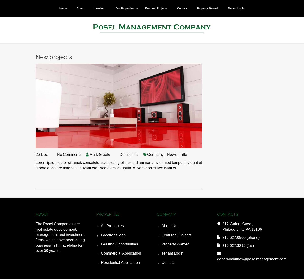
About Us (169, 226)
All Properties (112, 226)
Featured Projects (156, 8)
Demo (124, 154)
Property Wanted (207, 8)
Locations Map (113, 235)
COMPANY (166, 214)
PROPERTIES (108, 214)
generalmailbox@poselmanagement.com (251, 259)
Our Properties (125, 8)
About (81, 8)
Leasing (99, 8)
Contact (182, 8)
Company (155, 154)
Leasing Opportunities (119, 244)
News (172, 154)
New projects (54, 56)
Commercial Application (121, 253)
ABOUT (42, 214)
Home (63, 8)
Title (135, 154)
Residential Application (120, 262)
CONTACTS (227, 214)
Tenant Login (236, 8)
